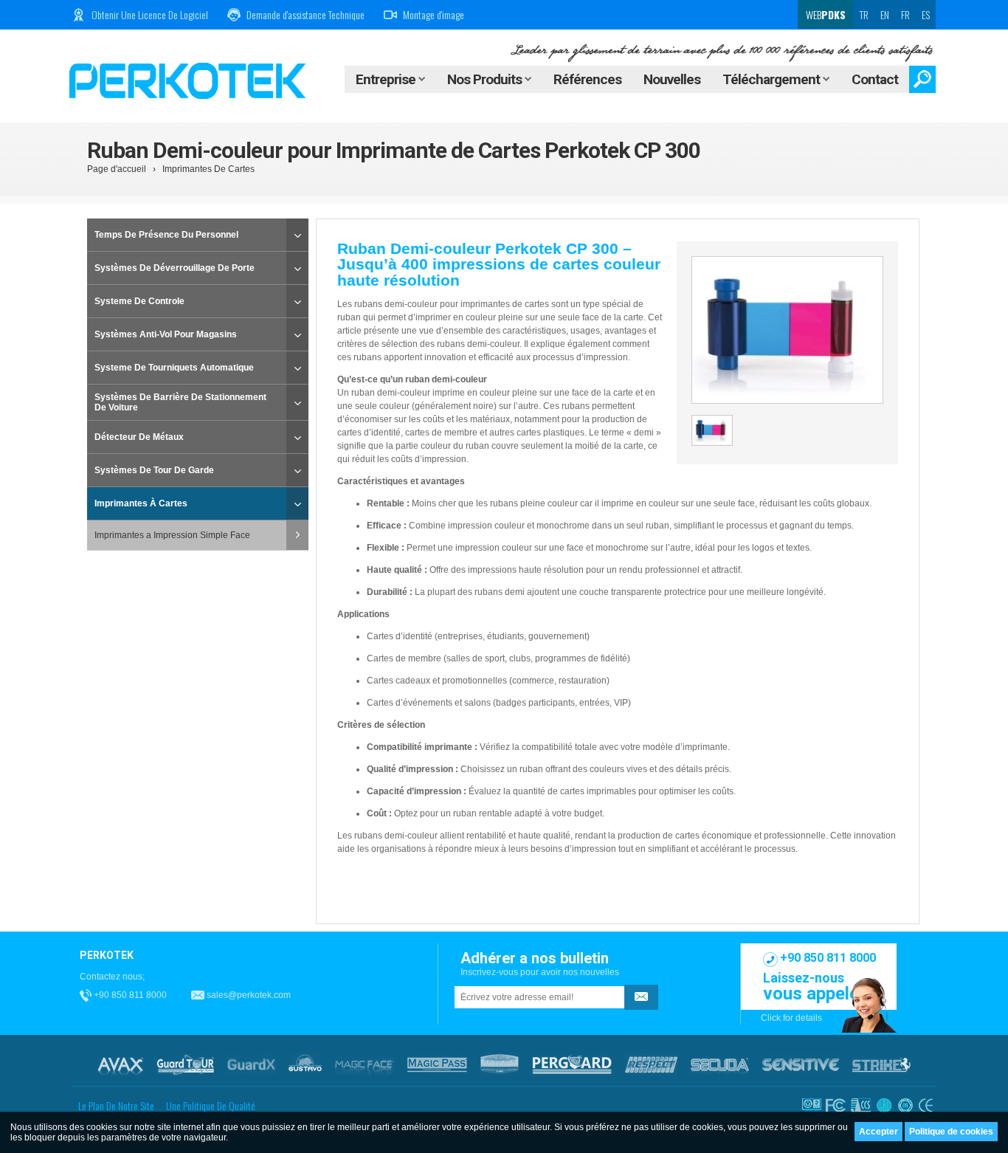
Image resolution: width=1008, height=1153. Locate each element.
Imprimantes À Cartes (140, 503)
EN (884, 14)
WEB (825, 14)
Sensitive (801, 1064)
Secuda (720, 1064)
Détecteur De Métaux (139, 437)
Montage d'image (433, 14)
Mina (499, 1064)
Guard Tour (185, 1064)
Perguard (571, 1064)
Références (587, 79)
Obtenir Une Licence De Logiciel (150, 14)
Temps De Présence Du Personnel (166, 235)
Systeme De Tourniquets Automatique (174, 367)
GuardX (251, 1064)
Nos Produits (486, 79)
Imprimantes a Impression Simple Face (172, 535)
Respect (651, 1064)
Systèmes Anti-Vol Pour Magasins (165, 334)
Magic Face (364, 1064)
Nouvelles (671, 79)
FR (905, 14)
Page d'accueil (116, 169)
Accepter (878, 1131)
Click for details (791, 1018)
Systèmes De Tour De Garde (154, 470)
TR (864, 14)
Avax (120, 1064)
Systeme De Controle (139, 301)
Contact (875, 79)
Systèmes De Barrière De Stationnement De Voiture (180, 402)
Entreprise (387, 79)
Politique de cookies (951, 1131)
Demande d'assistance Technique (305, 14)
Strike (881, 1064)
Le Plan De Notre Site (116, 1105)
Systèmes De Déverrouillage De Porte (174, 268)
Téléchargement (772, 79)
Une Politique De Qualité (210, 1105)
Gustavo (305, 1064)
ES (926, 14)
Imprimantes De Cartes (208, 169)
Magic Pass (437, 1064)
